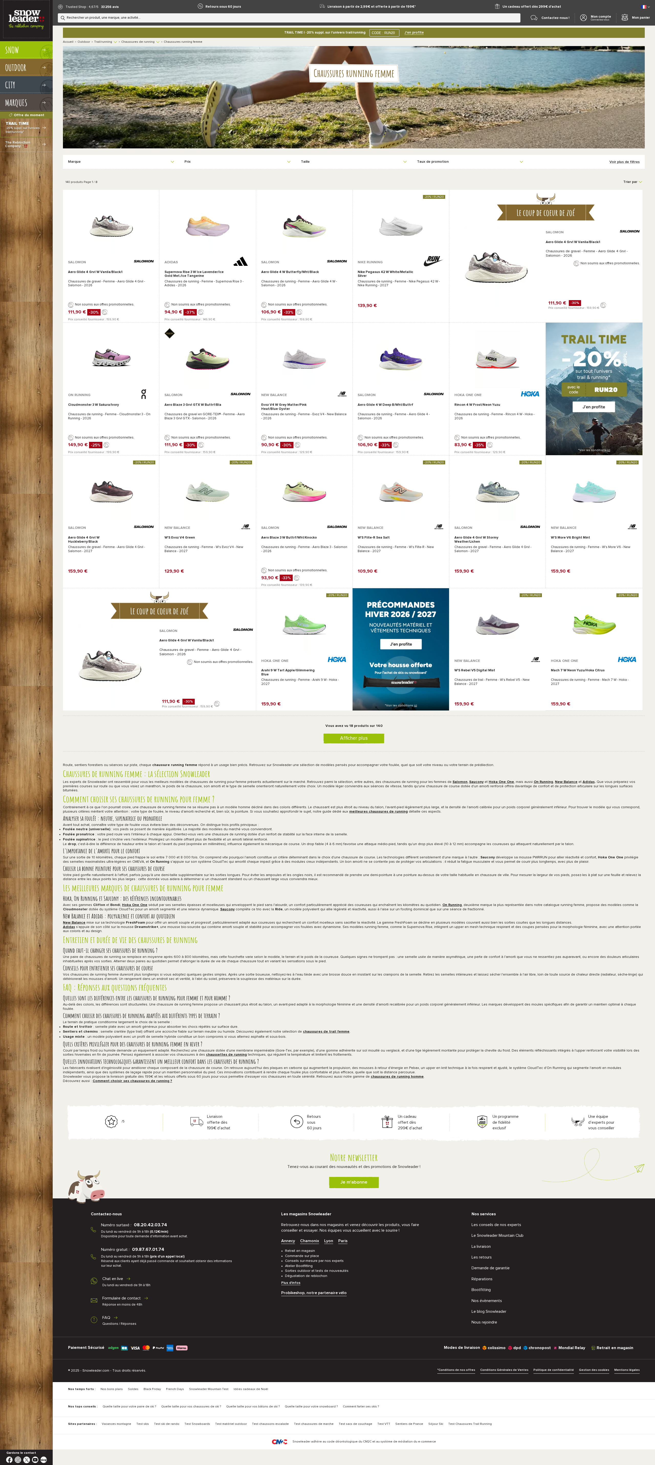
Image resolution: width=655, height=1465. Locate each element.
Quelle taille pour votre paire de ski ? (129, 1406)
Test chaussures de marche (314, 1424)
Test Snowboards (197, 1424)
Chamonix (309, 1241)
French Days (175, 1389)
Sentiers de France (409, 1424)
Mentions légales (627, 1370)
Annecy (288, 1241)
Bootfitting (481, 1290)
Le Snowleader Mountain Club (497, 1235)
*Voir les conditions (594, 450)
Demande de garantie (491, 1268)
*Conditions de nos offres (456, 1370)
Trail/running (103, 41)
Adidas (589, 782)
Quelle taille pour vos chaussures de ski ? (191, 1406)
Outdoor (84, 41)
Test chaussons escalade (270, 1424)
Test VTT (383, 1424)
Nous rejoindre (484, 1322)
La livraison (481, 1246)
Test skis (142, 1424)
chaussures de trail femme (326, 1031)
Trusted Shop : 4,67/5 (82, 7)
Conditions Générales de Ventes (504, 1370)
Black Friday (152, 1389)
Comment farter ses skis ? (361, 1406)
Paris (342, 1241)
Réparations (482, 1279)
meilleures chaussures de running (378, 811)
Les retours (482, 1257)
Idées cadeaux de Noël (251, 1389)
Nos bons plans (112, 1389)
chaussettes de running (226, 1054)
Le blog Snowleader (489, 1311)
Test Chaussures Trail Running (470, 1424)
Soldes (133, 1389)
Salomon (460, 782)
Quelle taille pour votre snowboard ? (311, 1406)
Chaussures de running (138, 41)
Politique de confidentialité (553, 1370)
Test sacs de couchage (355, 1424)
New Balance (566, 782)
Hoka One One (501, 782)
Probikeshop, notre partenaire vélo (314, 1293)
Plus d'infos (290, 1283)
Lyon (328, 1241)
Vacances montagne (116, 1424)
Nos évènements (487, 1301)
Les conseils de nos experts (496, 1225)
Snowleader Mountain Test (208, 1389)
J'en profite (414, 32)
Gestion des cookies (594, 1370)
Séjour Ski (435, 1424)
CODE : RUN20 (383, 33)
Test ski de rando (166, 1424)
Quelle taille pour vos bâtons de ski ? (253, 1406)
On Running (543, 782)
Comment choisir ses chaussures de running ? (132, 1081)
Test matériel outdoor (231, 1424)
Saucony (476, 782)
